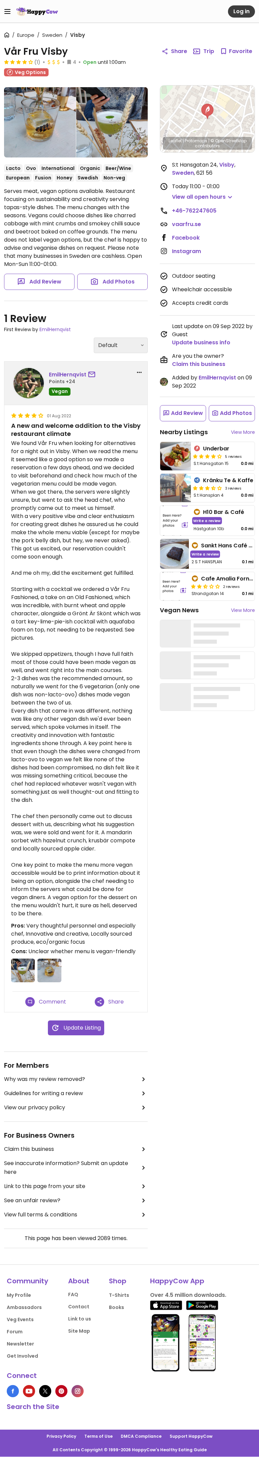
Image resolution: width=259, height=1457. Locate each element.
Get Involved (22, 1356)
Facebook (186, 238)
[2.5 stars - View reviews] (205, 586)
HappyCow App (177, 1281)
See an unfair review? (32, 1200)
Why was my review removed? (44, 1079)
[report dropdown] (139, 372)
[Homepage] (37, 11)
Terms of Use (98, 1436)
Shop (117, 1281)
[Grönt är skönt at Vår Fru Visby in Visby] (112, 122)
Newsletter (20, 1343)
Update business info (201, 342)
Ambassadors (24, 1307)
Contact (78, 1306)
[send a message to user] (93, 375)
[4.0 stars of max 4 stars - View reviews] (18, 62)
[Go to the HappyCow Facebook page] (13, 1391)
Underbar (216, 448)
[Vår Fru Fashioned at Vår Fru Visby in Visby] (40, 122)
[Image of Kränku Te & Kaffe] (175, 488)
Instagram (186, 251)
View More (243, 432)
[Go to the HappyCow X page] (45, 1391)
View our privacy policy (34, 1107)
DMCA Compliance (141, 1436)
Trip (208, 51)
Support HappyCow (191, 1436)
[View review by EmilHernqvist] (28, 383)
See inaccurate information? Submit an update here (66, 1167)
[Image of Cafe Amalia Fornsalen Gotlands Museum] (174, 586)
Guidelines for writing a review (43, 1093)
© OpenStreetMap (228, 141)
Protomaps (196, 141)
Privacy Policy (61, 1436)
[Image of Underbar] (175, 456)
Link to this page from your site (44, 1186)
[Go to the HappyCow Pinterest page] (61, 1391)
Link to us (79, 1318)
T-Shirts (119, 1295)
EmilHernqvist (55, 329)
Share (179, 51)
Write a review (207, 520)
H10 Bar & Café (223, 512)
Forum (15, 1331)
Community (27, 1281)
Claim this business (29, 1149)
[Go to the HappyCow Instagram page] (77, 1391)
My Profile (19, 1295)
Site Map (79, 1331)
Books (116, 1307)
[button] (207, 111)
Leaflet (175, 141)
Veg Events (20, 1319)
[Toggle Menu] (7, 11)
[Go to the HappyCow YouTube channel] (29, 1391)
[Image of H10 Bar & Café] (175, 520)
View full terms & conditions (40, 1214)
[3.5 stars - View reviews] (207, 488)
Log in (241, 11)
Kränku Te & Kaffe (228, 480)
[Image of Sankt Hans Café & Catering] (174, 554)
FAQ (73, 1294)
